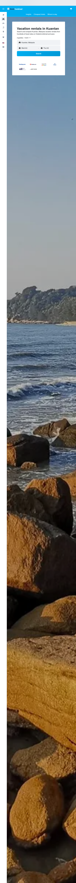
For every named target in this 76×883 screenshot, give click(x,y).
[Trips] (3, 37)
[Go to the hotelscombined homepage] (15, 9)
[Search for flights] (3, 15)
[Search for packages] (3, 27)
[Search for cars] (3, 23)
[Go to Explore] (3, 32)
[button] (3, 9)
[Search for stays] (3, 19)
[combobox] (24, 38)
